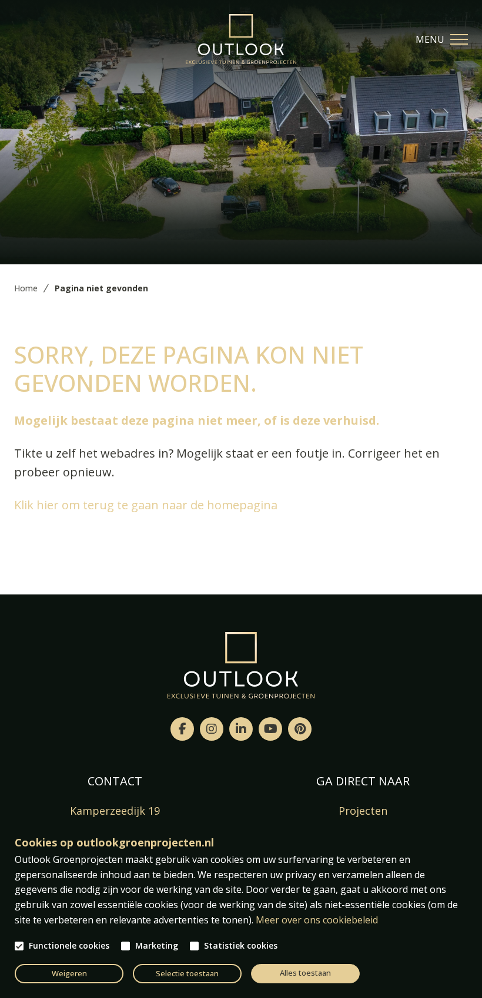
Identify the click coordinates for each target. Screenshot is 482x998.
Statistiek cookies (240, 946)
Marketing (156, 946)
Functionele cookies (69, 946)
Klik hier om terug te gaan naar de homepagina (145, 505)
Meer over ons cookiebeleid (317, 919)
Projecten (363, 811)
